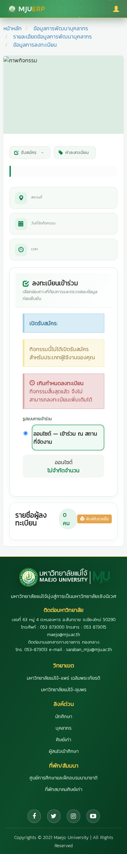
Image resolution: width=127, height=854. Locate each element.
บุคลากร (63, 728)
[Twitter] (54, 816)
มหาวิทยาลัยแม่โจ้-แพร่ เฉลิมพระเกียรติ (63, 678)
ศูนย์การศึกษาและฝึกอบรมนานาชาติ (63, 777)
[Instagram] (73, 816)
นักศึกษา (63, 716)
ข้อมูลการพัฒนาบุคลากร (61, 28)
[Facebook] (34, 816)
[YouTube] (93, 816)
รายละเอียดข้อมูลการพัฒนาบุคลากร (52, 36)
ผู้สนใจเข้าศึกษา (64, 751)
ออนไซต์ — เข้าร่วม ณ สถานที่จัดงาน (65, 437)
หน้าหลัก (12, 28)
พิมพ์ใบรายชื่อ (96, 519)
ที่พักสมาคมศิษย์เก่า (63, 789)
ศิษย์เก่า (63, 739)
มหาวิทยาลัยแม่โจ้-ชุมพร (63, 689)
